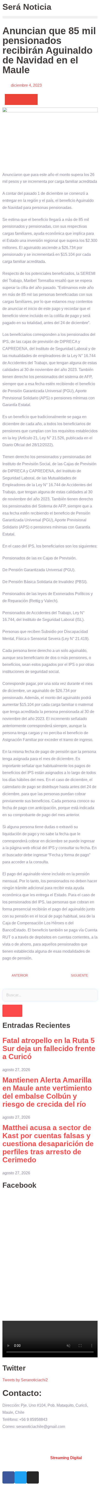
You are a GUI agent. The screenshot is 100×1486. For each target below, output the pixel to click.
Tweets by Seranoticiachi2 (25, 1380)
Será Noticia (26, 6)
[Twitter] (21, 1477)
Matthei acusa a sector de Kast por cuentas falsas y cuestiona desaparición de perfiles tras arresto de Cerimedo (48, 1144)
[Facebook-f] (8, 1477)
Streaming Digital (66, 1458)
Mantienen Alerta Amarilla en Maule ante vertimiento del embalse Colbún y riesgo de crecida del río (47, 1092)
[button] (50, 17)
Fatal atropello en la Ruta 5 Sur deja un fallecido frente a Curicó (48, 1048)
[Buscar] (12, 1011)
